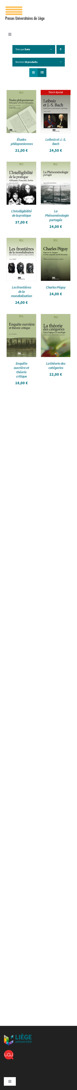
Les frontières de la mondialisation (21, 292)
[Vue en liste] (42, 72)
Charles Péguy (55, 287)
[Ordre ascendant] (60, 49)
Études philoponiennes (22, 142)
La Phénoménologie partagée (57, 215)
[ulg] (18, 1035)
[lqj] (8, 1051)
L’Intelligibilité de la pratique (21, 213)
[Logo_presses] (25, 8)
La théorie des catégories (55, 365)
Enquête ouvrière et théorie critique (21, 370)
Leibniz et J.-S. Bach (55, 142)
